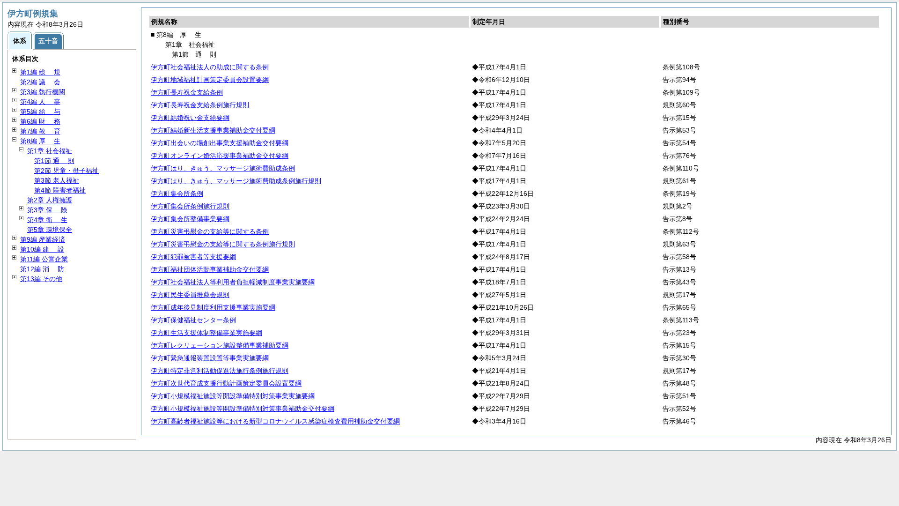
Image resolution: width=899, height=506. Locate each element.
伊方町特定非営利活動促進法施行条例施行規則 (219, 370)
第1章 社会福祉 (49, 151)
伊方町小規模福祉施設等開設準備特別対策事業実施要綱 (233, 396)
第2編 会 (40, 82)
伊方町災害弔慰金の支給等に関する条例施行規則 (223, 244)
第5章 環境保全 (49, 229)
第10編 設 (42, 249)
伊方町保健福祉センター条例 (193, 320)
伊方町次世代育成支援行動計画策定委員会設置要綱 (226, 383)
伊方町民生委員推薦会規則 (190, 294)
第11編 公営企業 (44, 259)
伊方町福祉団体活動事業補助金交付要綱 (210, 269)
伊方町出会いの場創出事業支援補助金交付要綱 (219, 143)
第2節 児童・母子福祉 (66, 170)
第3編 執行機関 (42, 92)
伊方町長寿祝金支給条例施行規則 (200, 105)
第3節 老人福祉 (56, 180)
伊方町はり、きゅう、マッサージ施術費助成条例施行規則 (236, 181)
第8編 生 (40, 141)
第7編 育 (40, 131)
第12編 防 (42, 269)
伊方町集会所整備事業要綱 (190, 219)
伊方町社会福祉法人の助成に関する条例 (210, 67)
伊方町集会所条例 (177, 193)
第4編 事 (40, 101)
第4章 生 (47, 219)
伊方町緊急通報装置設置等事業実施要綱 (210, 358)
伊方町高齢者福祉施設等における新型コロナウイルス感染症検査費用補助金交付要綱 (275, 421)
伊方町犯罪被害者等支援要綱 (193, 256)
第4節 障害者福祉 (60, 190)
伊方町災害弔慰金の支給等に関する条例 (210, 231)
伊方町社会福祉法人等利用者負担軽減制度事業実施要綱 (233, 282)
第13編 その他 (41, 279)
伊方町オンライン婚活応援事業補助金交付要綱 (219, 155)
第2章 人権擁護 (49, 200)
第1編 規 (40, 72)
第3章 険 (47, 210)
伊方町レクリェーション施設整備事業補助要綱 (219, 345)
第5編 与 (40, 111)
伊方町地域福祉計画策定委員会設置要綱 (210, 79)
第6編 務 (40, 121)
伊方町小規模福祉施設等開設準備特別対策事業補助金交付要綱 (242, 408)
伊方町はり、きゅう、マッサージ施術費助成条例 (223, 168)
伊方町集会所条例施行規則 (190, 206)
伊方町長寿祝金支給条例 (187, 92)
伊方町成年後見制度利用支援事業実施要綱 (213, 307)
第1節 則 (54, 160)
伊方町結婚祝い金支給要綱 (190, 117)
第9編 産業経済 (42, 239)
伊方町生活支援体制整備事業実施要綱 (206, 332)
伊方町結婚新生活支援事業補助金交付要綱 (213, 130)
